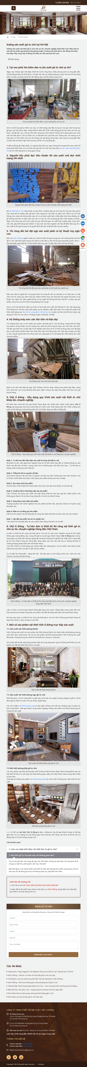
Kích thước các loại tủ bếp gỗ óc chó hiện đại (25, 997)
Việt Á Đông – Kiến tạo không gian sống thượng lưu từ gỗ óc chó (32, 982)
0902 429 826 (63, 2)
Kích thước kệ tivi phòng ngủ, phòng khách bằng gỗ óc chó (30, 993)
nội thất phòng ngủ (27, 706)
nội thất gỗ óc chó (16, 211)
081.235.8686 (28, 1046)
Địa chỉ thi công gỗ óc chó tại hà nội (37, 312)
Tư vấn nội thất (23, 37)
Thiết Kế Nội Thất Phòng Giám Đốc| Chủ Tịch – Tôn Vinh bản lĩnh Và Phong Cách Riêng (42, 986)
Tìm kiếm (76, 2)
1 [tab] (43, 31)
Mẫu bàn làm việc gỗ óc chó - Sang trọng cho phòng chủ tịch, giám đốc (35, 990)
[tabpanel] (43, 23)
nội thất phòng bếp (38, 779)
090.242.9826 (27, 1044)
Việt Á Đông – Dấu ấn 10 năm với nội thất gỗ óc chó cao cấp (31, 975)
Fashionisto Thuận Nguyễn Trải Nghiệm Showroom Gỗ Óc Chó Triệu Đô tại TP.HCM (40, 972)
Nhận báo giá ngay (43, 955)
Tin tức (13, 37)
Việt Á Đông (18, 238)
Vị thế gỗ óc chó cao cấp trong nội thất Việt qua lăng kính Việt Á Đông (35, 979)
